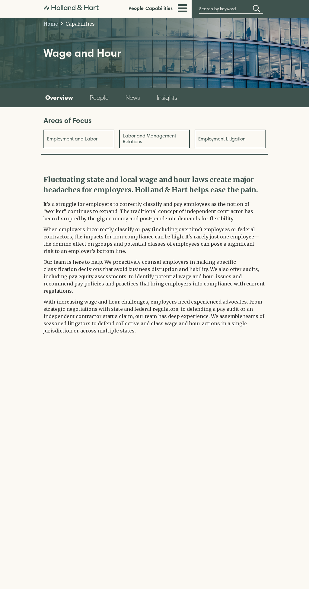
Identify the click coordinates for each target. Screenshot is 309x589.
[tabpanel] (154, 254)
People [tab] (99, 97)
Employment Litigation (222, 139)
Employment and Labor (72, 139)
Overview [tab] (59, 97)
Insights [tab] (167, 97)
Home (50, 24)
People (136, 8)
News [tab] (133, 97)
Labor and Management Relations (149, 138)
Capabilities (159, 8)
